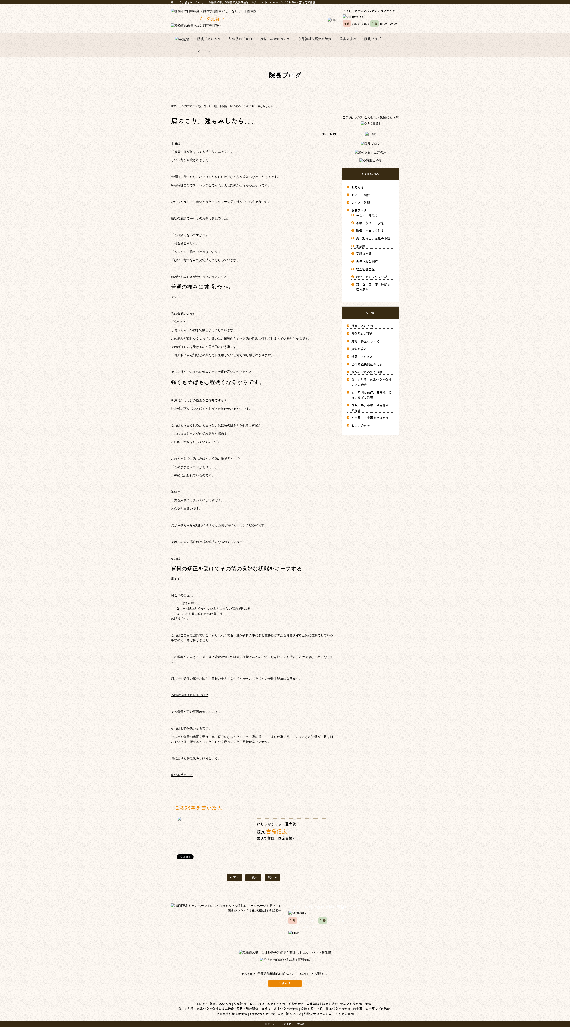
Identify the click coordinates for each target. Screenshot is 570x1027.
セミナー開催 (360, 195)
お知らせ (357, 187)
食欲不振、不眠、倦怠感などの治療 (325, 1008)
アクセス (203, 50)
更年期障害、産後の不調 (373, 238)
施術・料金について (275, 38)
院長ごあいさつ (209, 38)
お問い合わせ (360, 425)
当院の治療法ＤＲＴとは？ (189, 695)
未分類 (360, 246)
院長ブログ (372, 38)
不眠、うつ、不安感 (370, 223)
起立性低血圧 (365, 269)
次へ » (272, 877)
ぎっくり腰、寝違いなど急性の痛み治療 (206, 1008)
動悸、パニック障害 (370, 230)
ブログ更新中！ (199, 18)
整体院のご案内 (240, 38)
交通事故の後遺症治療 (231, 1013)
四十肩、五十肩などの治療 (370, 417)
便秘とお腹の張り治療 (367, 372)
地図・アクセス (362, 356)
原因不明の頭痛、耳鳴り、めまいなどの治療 (267, 1008)
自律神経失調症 (367, 261)
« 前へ (234, 877)
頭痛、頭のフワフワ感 (371, 276)
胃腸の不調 (364, 253)
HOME (202, 1003)
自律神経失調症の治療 (315, 38)
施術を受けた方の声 (318, 1013)
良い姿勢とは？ (182, 775)
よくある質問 (360, 202)
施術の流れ (348, 38)
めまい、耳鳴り (367, 215)
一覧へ (253, 877)
